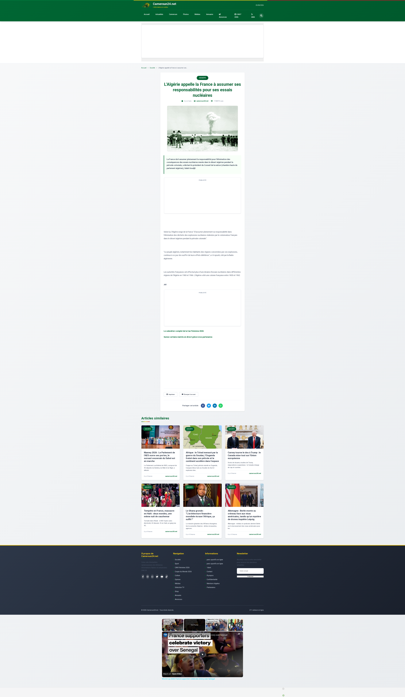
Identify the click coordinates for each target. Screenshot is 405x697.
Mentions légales (213, 583)
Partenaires (211, 587)
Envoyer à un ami (190, 394)
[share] (239, 634)
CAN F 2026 (237, 15)
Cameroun (173, 14)
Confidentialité (212, 579)
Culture (177, 575)
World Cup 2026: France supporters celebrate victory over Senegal (198, 635)
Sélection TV (179, 587)
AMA (253, 17)
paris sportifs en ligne (215, 560)
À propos (210, 575)
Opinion (177, 579)
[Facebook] (142, 576)
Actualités (159, 14)
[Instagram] (147, 576)
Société (152, 68)
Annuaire (209, 14)
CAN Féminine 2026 (182, 568)
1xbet (209, 568)
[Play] (163, 629)
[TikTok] (166, 576)
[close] (283, 689)
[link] (165, 635)
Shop (177, 591)
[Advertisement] (202, 41)
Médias (197, 14)
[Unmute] (166, 629)
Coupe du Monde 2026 (183, 572)
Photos (186, 14)
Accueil (147, 14)
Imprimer (172, 394)
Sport (177, 564)
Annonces (223, 17)
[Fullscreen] (182, 629)
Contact (209, 572)
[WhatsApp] (152, 576)
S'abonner (250, 576)
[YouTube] (161, 576)
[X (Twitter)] (157, 576)
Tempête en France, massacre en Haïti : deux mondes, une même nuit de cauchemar (159, 513)
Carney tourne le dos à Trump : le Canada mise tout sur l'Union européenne (244, 455)
